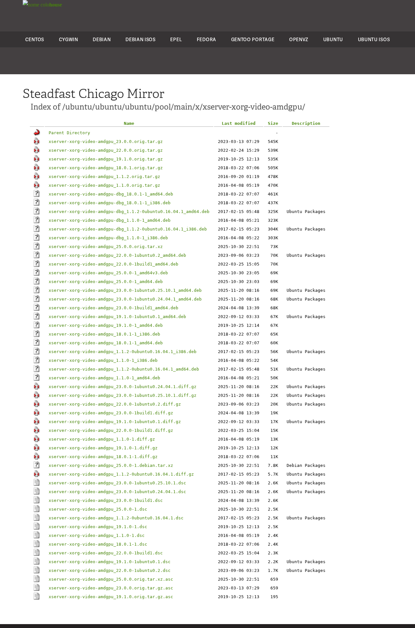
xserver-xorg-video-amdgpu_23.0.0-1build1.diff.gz (111, 412)
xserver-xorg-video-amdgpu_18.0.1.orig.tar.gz (106, 167)
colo (50, 4)
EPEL (176, 39)
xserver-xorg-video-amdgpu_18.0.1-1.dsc (98, 544)
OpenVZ (298, 39)
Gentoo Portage (253, 39)
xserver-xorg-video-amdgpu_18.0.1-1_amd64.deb (106, 342)
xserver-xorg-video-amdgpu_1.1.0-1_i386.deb (103, 360)
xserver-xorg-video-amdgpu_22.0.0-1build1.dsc (106, 553)
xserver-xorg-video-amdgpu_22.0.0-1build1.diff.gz (111, 430)
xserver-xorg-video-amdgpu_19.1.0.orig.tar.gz (106, 159)
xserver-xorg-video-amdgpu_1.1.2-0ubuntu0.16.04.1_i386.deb (122, 351)
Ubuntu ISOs (374, 39)
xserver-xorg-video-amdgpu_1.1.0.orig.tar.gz (104, 185)
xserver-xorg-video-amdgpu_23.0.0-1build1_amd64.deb (113, 307)
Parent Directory (69, 132)
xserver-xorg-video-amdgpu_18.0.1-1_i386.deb (104, 334)
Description (306, 123)
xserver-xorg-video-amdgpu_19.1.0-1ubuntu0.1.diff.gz (115, 421)
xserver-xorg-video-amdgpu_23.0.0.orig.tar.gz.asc (111, 588)
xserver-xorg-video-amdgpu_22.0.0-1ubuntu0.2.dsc (110, 570)
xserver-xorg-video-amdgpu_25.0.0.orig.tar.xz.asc (111, 579)
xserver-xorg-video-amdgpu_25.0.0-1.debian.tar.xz (111, 465)
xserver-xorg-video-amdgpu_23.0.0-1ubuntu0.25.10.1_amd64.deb (125, 290)
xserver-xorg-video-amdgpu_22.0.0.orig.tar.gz (106, 150)
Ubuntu (333, 39)
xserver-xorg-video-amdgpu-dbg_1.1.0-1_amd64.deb (110, 220)
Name (129, 123)
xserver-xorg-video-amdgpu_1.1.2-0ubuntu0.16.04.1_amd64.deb (124, 369)
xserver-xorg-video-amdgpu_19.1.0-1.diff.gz (103, 447)
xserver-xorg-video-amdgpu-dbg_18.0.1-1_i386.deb (110, 202)
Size (273, 123)
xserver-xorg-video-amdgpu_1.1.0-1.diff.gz (102, 439)
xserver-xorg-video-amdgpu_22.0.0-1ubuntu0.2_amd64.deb (117, 255)
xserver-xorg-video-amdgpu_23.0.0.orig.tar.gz (106, 141)
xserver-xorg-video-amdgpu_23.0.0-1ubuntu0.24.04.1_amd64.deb (125, 299)
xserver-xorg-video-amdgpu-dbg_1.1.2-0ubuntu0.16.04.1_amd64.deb (129, 211)
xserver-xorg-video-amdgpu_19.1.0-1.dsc (98, 526)
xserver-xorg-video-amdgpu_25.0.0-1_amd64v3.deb (108, 272)
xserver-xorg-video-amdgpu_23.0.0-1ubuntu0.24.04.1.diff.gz (122, 386)
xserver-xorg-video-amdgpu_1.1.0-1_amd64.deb (104, 377)
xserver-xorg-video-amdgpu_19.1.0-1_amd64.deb (106, 325)
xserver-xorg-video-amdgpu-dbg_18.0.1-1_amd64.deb (111, 194)
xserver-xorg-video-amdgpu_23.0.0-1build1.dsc (106, 500)
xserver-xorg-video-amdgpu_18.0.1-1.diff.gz (103, 456)
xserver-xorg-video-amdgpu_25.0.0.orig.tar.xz (106, 246)
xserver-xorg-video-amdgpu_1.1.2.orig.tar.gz (104, 176)
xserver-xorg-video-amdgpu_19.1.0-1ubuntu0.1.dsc (110, 561)
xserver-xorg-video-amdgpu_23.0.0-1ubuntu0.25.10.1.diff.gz (122, 395)
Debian (102, 39)
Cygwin (68, 39)
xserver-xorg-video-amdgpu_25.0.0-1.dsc (98, 509)
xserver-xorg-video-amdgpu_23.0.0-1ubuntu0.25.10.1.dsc (117, 482)
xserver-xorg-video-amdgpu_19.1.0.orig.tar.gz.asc (111, 596)
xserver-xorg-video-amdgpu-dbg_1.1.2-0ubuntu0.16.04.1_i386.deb (128, 229)
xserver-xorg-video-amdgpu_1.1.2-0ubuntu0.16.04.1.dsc (116, 517)
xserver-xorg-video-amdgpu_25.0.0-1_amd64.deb (106, 281)
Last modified (238, 123)
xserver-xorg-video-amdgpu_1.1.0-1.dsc (97, 535)
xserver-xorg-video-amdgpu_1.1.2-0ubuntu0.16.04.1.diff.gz (121, 474)
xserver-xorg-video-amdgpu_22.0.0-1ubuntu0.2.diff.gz (115, 404)
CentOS (34, 39)
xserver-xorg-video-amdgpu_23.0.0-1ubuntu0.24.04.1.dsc (117, 491)
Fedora (206, 39)
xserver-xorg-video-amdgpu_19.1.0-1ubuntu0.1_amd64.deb (117, 316)
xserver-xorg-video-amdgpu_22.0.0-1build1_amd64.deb (113, 264)
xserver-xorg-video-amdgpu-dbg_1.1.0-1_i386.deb (108, 237)
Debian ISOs (140, 39)
